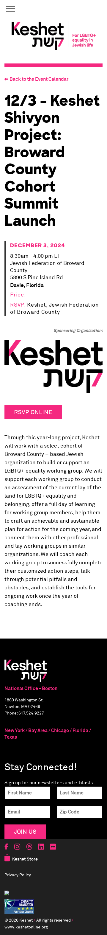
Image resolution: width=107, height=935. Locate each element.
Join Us (25, 831)
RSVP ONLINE (33, 412)
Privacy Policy (17, 875)
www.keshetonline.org (26, 927)
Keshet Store (25, 859)
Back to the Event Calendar (39, 79)
